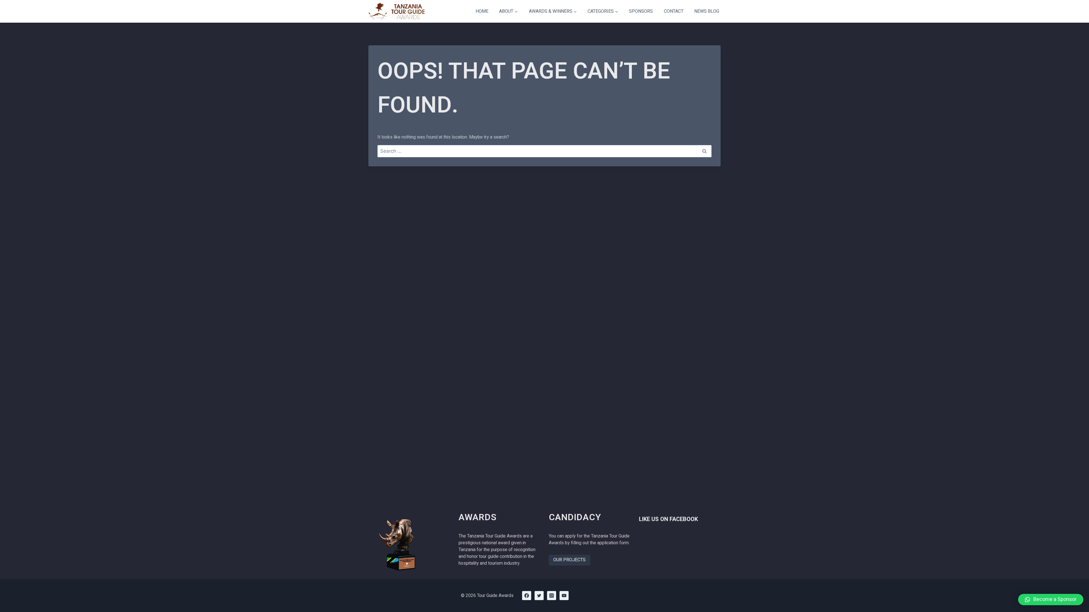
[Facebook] (526, 595)
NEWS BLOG (706, 11)
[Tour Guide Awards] (396, 11)
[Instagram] (551, 595)
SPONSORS (641, 11)
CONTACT (673, 11)
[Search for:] (544, 151)
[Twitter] (539, 595)
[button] (1050, 599)
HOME (482, 11)
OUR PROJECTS (569, 559)
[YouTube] (564, 595)
